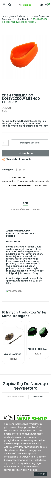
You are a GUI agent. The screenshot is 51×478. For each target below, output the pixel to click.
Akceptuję (41, 474)
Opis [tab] (25, 203)
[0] (46, 4)
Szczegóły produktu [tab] (25, 209)
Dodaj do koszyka (30, 142)
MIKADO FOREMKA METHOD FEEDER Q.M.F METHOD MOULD (37, 349)
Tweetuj (20, 170)
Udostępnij (16, 170)
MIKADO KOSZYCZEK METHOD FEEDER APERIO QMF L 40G (13, 354)
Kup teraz (27, 153)
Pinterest (24, 170)
